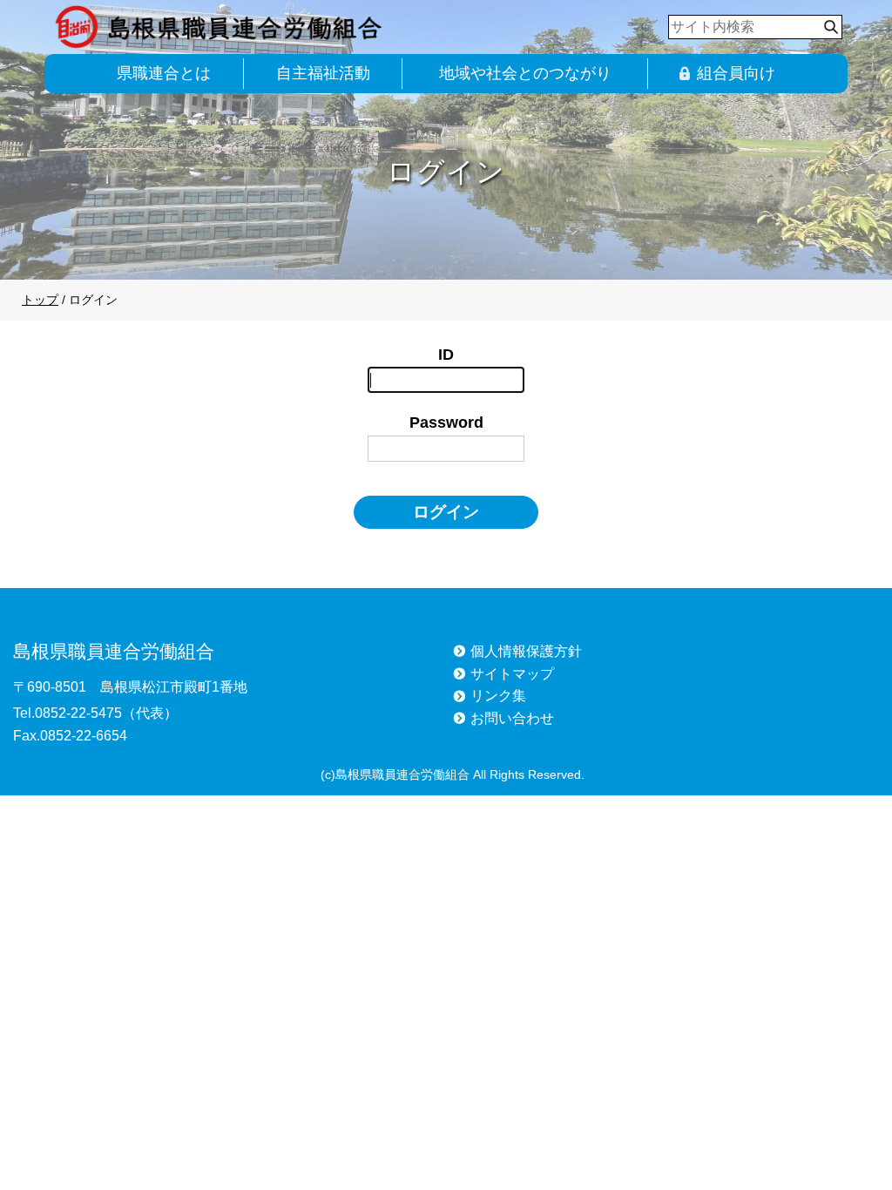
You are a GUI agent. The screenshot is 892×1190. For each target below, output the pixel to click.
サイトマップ (512, 673)
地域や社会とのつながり (525, 73)
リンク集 (498, 695)
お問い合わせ (512, 718)
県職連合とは (164, 73)
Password (446, 422)
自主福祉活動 (323, 73)
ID (446, 354)
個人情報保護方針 (526, 651)
